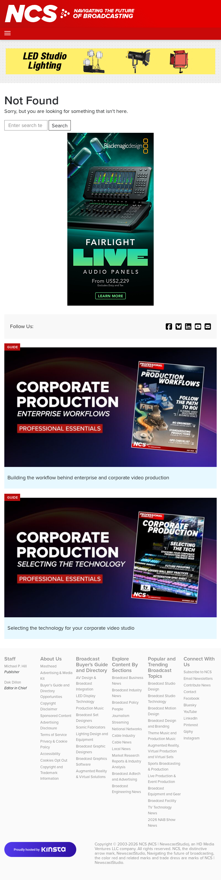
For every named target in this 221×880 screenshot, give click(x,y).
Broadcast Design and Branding (162, 723)
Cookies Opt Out (53, 760)
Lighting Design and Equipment (92, 736)
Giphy (188, 731)
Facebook (191, 698)
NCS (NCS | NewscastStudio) (164, 844)
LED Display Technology (85, 698)
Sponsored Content (55, 715)
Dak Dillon (12, 682)
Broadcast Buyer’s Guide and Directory (92, 664)
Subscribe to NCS (198, 672)
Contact (190, 691)
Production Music (90, 708)
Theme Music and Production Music (162, 735)
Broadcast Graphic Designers (90, 749)
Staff (10, 659)
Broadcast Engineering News (126, 788)
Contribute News (197, 685)
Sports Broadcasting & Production (164, 766)
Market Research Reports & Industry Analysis (126, 761)
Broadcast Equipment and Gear (164, 791)
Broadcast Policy (125, 702)
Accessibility (50, 753)
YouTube (190, 711)
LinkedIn (190, 718)
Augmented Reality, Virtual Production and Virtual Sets (163, 751)
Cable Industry (123, 735)
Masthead (48, 666)
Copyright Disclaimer (48, 706)
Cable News (122, 742)
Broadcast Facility (162, 800)
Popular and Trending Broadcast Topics (162, 667)
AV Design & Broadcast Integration (86, 683)
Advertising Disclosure (49, 725)
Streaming (120, 722)
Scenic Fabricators (90, 727)
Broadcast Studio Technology (161, 698)
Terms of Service (53, 734)
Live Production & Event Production (162, 778)
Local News (121, 749)
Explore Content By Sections (125, 664)
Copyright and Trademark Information (51, 772)
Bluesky (190, 705)
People (117, 709)
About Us (51, 659)
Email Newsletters (198, 678)
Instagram (192, 738)
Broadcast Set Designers (87, 717)
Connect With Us (199, 661)
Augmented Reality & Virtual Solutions (91, 773)
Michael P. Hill (15, 666)
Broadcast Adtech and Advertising (126, 776)
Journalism (120, 715)
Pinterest (191, 725)
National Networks (127, 729)
